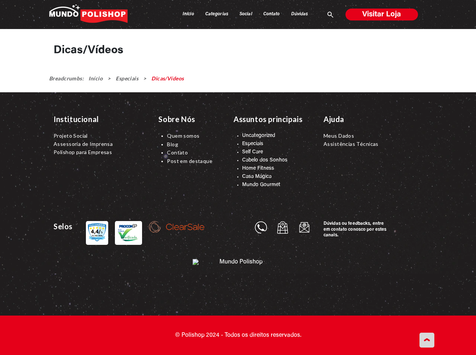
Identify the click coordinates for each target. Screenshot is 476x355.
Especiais (127, 78)
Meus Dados (339, 135)
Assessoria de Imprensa (83, 144)
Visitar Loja (381, 14)
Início (96, 78)
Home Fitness (258, 168)
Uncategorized (258, 135)
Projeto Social (71, 135)
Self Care (252, 152)
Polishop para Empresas (83, 152)
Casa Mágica (256, 176)
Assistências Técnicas (351, 144)
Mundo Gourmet (261, 185)
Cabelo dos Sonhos (264, 160)
